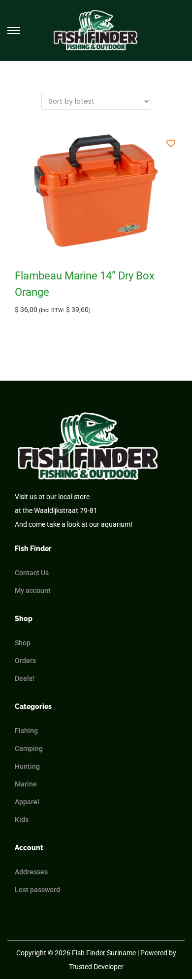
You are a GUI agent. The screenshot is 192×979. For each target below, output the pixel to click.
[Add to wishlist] (171, 143)
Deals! (24, 678)
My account (33, 590)
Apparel (27, 802)
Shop (23, 643)
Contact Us (32, 573)
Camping (29, 748)
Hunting (27, 766)
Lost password (37, 890)
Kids (22, 819)
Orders (25, 661)
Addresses (31, 872)
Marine (26, 784)
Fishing (26, 731)
